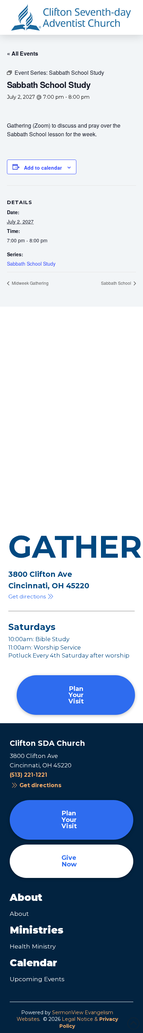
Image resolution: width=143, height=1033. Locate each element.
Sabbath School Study (31, 263)
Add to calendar (43, 167)
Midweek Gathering (30, 283)
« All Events (22, 53)
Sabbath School (116, 283)
